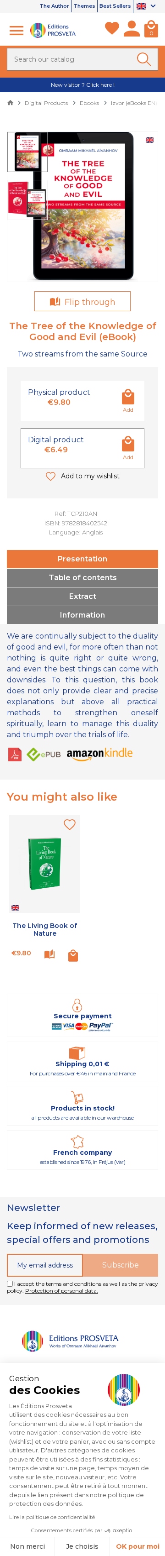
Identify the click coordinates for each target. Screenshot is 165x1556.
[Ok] (145, 59)
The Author (54, 6)
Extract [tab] (82, 596)
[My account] (132, 31)
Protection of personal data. (61, 1290)
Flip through (89, 302)
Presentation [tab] (82, 559)
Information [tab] (82, 615)
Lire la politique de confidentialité (52, 1517)
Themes (84, 6)
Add (128, 409)
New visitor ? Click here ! (83, 84)
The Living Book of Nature (44, 930)
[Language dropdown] (147, 6)
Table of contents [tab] (83, 577)
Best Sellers (115, 6)
